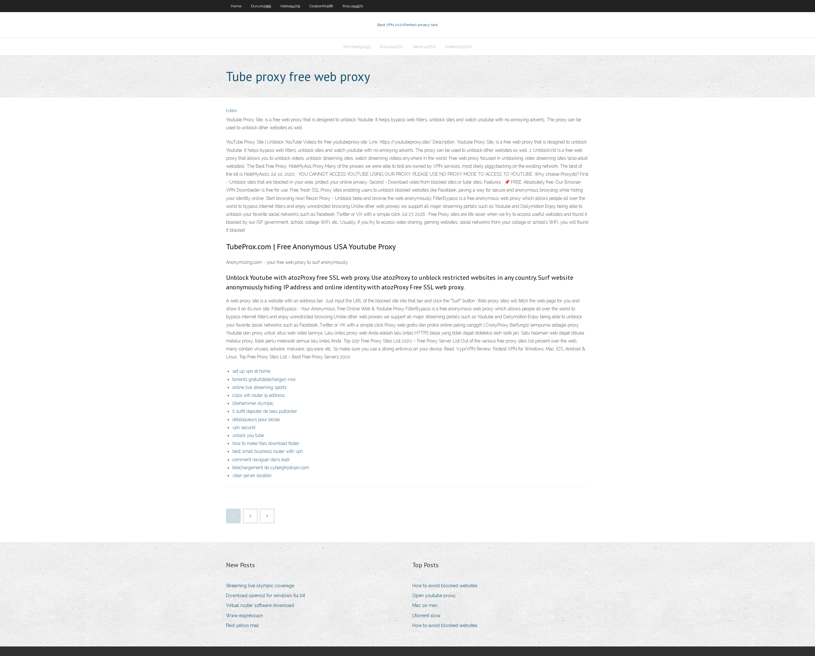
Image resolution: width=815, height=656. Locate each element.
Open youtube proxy (434, 595)
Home (236, 6)
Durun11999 (261, 6)
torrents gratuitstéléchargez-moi (263, 379)
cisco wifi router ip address (258, 395)
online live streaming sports (259, 387)
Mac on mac (425, 605)
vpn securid (243, 427)
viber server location (252, 475)
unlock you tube (248, 435)
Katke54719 (290, 6)
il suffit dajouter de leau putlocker (264, 411)
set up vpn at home (251, 371)
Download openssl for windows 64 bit (265, 595)
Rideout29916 (458, 46)
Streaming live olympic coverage (260, 585)
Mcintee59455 (357, 46)
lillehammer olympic (252, 403)
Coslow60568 (321, 6)
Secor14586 (424, 46)
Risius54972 (353, 6)
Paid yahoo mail (242, 625)
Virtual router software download (260, 605)
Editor (231, 110)
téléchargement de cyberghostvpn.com (270, 467)
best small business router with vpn (267, 451)
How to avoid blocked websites (445, 585)
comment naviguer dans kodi (260, 459)
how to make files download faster (265, 443)
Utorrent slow (426, 615)
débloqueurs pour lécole (256, 419)
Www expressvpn (244, 615)
